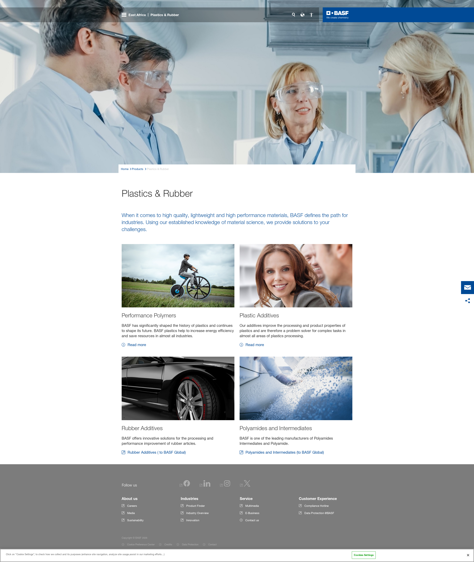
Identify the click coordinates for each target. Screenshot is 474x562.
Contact (212, 544)
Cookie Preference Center (141, 544)
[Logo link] (337, 15)
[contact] (467, 287)
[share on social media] (467, 300)
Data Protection (190, 544)
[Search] (293, 15)
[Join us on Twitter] (245, 486)
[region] (237, 555)
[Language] (302, 15)
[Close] (468, 555)
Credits (168, 544)
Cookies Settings (364, 554)
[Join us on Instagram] (225, 486)
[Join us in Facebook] (184, 486)
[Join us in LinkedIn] (205, 486)
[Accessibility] (311, 15)
